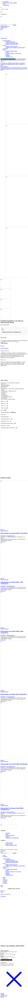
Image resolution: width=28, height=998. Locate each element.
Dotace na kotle (9, 844)
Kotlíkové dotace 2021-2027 (12, 46)
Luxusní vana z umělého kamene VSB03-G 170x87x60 (12, 64)
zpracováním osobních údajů (15, 958)
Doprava (7, 54)
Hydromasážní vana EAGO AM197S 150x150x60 (14, 533)
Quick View (3, 541)
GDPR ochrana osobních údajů (12, 837)
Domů (2, 58)
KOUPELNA (6, 58)
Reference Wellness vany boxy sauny (13, 53)
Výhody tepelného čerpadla (11, 51)
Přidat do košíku (4, 343)
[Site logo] (7, 23)
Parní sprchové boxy (11, 812)
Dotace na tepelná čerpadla (11, 845)
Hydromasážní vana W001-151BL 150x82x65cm (14, 694)
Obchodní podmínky (10, 835)
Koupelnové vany (13, 58)
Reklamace (8, 55)
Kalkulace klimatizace (10, 41)
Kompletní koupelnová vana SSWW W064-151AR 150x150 (13, 68)
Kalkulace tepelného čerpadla (12, 44)
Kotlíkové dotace (9, 842)
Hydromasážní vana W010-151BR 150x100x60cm (14, 764)
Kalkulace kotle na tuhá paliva (12, 42)
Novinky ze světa (9, 56)
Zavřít (2, 851)
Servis (7, 834)
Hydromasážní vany (11, 535)
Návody (7, 52)
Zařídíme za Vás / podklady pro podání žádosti (15, 47)
